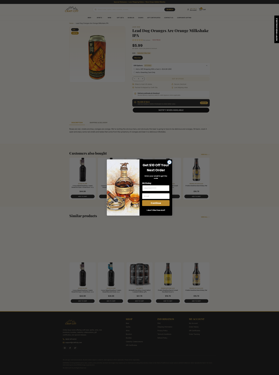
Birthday (146, 183)
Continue (156, 203)
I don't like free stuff (156, 210)
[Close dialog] (169, 162)
